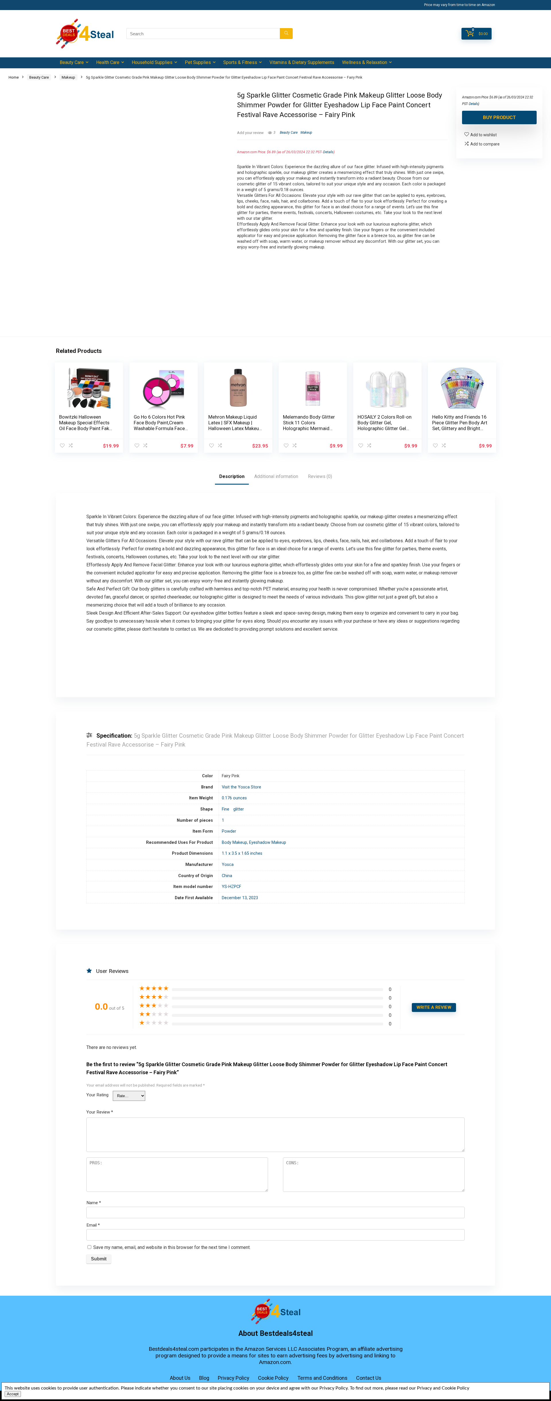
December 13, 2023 (240, 897)
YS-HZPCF (231, 886)
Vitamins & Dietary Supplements (301, 62)
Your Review (99, 1112)
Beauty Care (72, 62)
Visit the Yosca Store (241, 787)
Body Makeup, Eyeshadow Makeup (254, 842)
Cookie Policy (273, 1378)
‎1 (223, 820)
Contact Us (368, 1378)
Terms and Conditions (322, 1378)
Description (232, 476)
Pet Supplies (198, 62)
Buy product (499, 117)
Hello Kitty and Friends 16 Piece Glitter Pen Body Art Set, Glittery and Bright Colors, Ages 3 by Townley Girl (459, 428)
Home (14, 77)
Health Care (107, 62)
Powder (229, 831)
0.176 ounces (234, 798)
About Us (180, 1378)
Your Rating (97, 1094)
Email (93, 1225)
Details (328, 152)
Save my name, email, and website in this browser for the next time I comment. (172, 1247)
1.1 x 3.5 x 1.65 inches (242, 853)
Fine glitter (233, 809)
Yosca (228, 864)
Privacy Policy (233, 1378)
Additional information (276, 476)
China (227, 875)
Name (93, 1202)
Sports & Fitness (240, 62)
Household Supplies (152, 62)
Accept (13, 1394)
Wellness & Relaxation (364, 62)
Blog (204, 1378)
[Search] (286, 33)
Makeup (68, 77)
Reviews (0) (320, 476)
